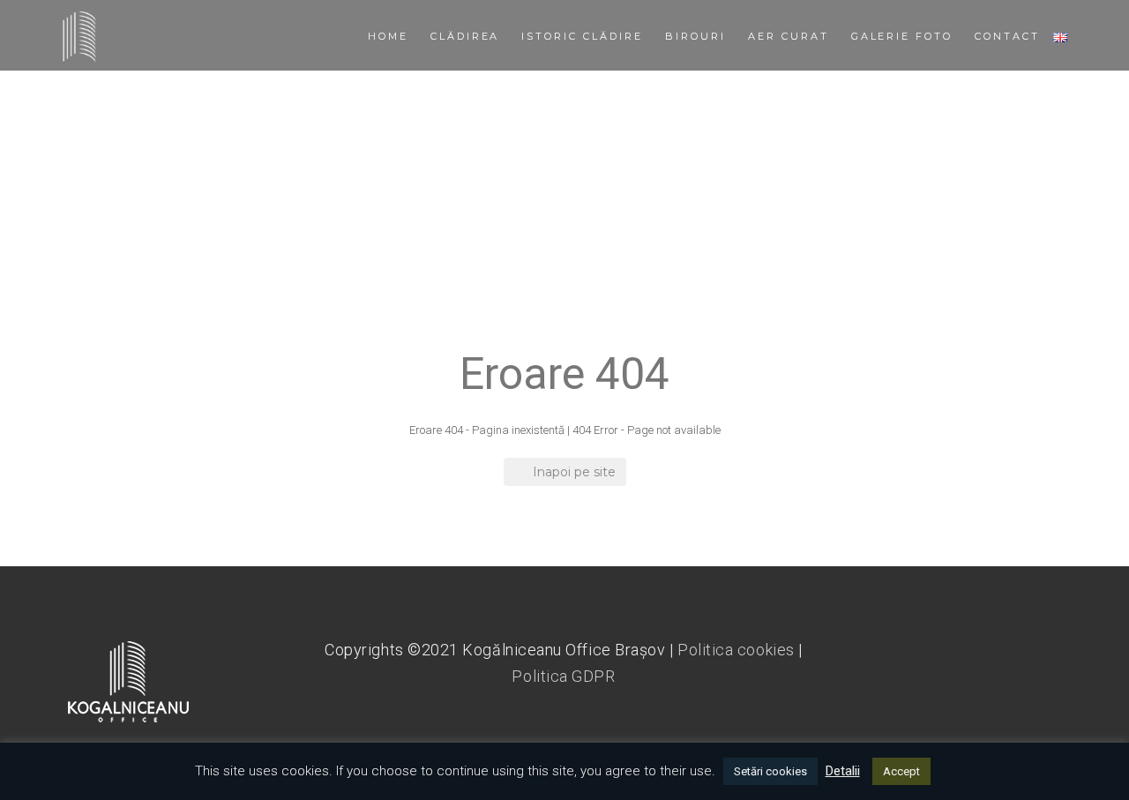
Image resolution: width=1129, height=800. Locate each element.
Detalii (843, 771)
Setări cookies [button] (770, 771)
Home (388, 36)
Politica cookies (736, 649)
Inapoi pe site (574, 472)
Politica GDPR (563, 676)
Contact (1007, 36)
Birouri (695, 36)
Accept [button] (901, 771)
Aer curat (788, 36)
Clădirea (465, 36)
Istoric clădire (582, 36)
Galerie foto (902, 36)
